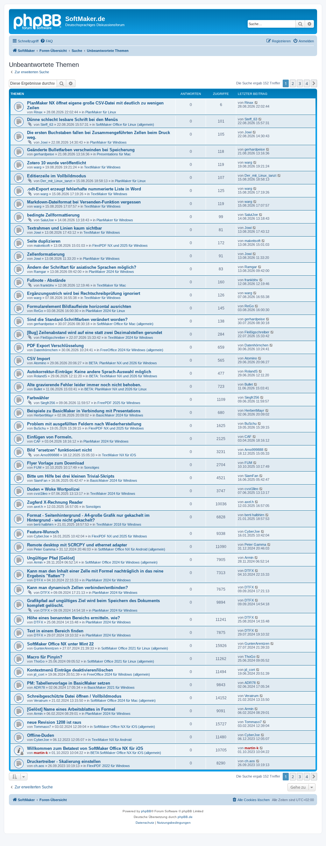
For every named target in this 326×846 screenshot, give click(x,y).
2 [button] (293, 83)
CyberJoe (41, 536)
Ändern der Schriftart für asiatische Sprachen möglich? (81, 267)
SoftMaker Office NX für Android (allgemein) (131, 549)
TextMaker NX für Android (111, 740)
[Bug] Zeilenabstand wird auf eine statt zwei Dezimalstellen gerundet (94, 332)
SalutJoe (47, 220)
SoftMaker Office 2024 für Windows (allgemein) (121, 562)
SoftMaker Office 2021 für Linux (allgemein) (134, 648)
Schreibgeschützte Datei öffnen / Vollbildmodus (74, 696)
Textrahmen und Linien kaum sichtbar (64, 228)
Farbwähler (38, 397)
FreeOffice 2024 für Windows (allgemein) (131, 350)
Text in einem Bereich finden (55, 631)
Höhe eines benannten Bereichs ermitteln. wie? (73, 617)
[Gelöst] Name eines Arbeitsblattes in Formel (71, 709)
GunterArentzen (46, 648)
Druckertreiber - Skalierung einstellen (64, 761)
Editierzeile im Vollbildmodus (56, 176)
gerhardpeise (44, 154)
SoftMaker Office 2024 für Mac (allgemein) (123, 700)
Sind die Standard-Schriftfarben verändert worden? (77, 319)
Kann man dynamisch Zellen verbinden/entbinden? (77, 587)
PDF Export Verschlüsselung (55, 345)
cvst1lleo (40, 493)
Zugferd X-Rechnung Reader (55, 502)
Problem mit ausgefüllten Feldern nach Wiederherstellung (84, 424)
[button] (314, 83)
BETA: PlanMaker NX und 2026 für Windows (123, 363)
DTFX (38, 580)
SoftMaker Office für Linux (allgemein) (125, 124)
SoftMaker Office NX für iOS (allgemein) (124, 727)
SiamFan (40, 480)
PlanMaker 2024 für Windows (111, 272)
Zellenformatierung (46, 254)
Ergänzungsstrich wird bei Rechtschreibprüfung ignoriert (83, 293)
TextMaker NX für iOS (119, 455)
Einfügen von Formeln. (50, 437)
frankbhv (47, 285)
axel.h (38, 506)
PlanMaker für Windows (108, 142)
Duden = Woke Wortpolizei (53, 489)
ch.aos (39, 766)
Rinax (38, 112)
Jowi (43, 142)
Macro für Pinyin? (44, 657)
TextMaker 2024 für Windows (130, 337)
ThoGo (39, 661)
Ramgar (40, 272)
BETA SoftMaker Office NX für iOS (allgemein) (125, 753)
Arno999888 (49, 455)
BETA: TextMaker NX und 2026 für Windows (123, 376)
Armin (38, 562)
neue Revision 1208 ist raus (54, 722)
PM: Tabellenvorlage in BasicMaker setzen (68, 683)
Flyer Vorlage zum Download (55, 463)
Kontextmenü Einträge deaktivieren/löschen (70, 670)
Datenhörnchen (46, 350)
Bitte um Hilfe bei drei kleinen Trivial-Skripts (70, 476)
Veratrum (41, 700)
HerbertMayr (43, 415)
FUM (37, 467)
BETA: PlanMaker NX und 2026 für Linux (115, 389)
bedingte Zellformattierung (53, 215)
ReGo (38, 311)
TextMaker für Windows (102, 167)
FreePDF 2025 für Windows (118, 403)
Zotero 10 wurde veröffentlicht (56, 162)
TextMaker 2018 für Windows (118, 524)
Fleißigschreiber (52, 337)
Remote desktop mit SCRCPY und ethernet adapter (77, 545)
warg (37, 167)
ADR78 (39, 687)
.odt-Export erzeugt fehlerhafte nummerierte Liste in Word (84, 189)
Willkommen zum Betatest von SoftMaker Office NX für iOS (85, 748)
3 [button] (300, 83)
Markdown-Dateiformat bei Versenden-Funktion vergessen (84, 202)
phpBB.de (185, 817)
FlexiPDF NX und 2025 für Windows (120, 245)
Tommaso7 (42, 727)
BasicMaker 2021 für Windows (111, 687)
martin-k (41, 753)
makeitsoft (42, 245)
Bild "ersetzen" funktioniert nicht (59, 450)
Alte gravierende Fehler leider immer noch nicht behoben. (84, 384)
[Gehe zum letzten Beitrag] (256, 102)
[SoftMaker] (38, 21)
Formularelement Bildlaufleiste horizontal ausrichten (79, 306)
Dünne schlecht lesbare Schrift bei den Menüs (72, 119)
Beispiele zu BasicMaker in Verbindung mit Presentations (83, 411)
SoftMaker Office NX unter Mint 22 (60, 644)
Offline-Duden (40, 735)
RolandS (40, 376)
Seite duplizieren (43, 241)
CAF (37, 441)
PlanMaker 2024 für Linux (105, 311)
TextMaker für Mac (111, 285)
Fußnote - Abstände (46, 280)
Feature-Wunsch (43, 532)
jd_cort (39, 674)
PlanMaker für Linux (100, 112)
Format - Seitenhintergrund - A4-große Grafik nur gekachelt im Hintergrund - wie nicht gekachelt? (88, 518)
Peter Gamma (44, 549)
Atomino (40, 363)
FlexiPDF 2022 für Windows (108, 766)
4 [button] (307, 83)
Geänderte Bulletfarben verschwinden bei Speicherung (81, 149)
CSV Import (38, 358)
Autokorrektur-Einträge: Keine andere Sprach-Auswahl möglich (89, 371)
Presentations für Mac (114, 154)
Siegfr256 (47, 403)
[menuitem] (46, 41)
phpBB (146, 811)
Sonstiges (91, 467)
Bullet (38, 389)
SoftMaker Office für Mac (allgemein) (125, 324)
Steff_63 (46, 124)
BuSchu (40, 428)
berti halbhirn (43, 524)
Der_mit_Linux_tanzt (56, 181)
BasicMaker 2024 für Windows (119, 415)
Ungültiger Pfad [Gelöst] (50, 558)
